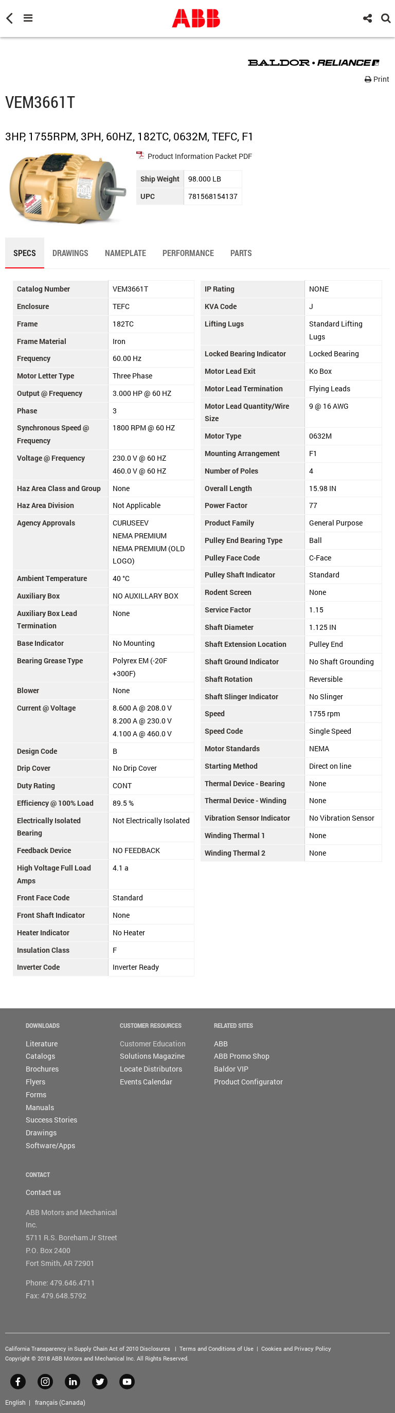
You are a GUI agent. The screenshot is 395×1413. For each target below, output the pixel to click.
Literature (42, 1043)
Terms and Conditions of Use (216, 1348)
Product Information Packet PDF (200, 156)
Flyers (35, 1081)
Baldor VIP (231, 1069)
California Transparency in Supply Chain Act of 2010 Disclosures (87, 1348)
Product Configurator (248, 1081)
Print (380, 79)
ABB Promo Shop (242, 1056)
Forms (36, 1094)
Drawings (41, 1132)
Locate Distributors (151, 1069)
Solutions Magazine (152, 1056)
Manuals (40, 1107)
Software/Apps (50, 1145)
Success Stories (51, 1120)
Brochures (42, 1069)
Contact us (43, 1192)
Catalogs (40, 1056)
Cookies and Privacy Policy (296, 1348)
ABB (221, 1043)
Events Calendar (146, 1081)
